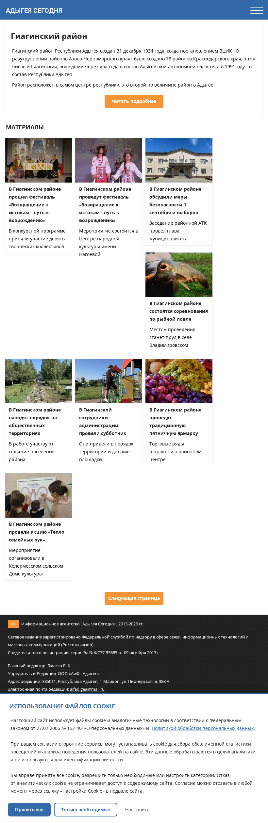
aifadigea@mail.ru (87, 689)
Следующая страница (134, 598)
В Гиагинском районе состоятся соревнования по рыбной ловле (178, 311)
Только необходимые (85, 809)
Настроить (137, 809)
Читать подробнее (134, 101)
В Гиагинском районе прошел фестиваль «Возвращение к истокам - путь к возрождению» (35, 204)
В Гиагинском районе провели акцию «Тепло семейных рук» (36, 532)
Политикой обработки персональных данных (203, 728)
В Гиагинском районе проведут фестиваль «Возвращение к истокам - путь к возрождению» (105, 204)
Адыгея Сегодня (34, 10)
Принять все (29, 809)
